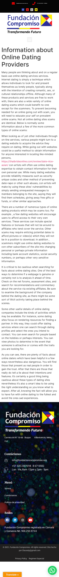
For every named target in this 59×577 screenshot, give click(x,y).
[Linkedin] (27, 9)
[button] (29, 39)
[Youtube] (36, 9)
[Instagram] (31, 9)
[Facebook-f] (23, 9)
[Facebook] (7, 520)
